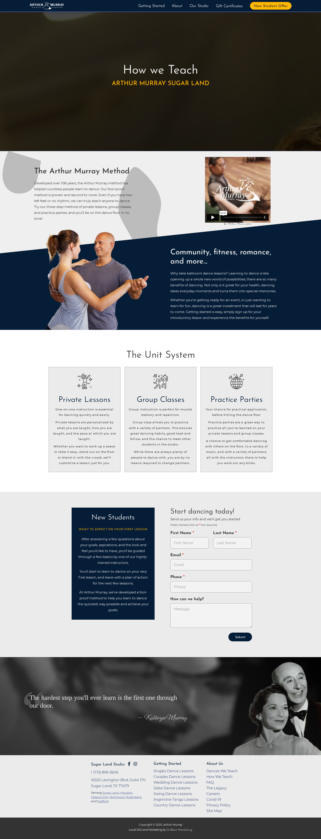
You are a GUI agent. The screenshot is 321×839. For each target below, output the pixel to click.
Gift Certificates (229, 6)
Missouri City (99, 797)
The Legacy (216, 788)
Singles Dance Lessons (174, 771)
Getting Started (151, 6)
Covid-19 (213, 799)
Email (176, 555)
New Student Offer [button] (271, 6)
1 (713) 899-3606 (104, 772)
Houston (126, 792)
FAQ (210, 782)
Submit (240, 637)
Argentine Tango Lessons (176, 799)
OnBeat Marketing (179, 829)
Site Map (214, 811)
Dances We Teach (222, 771)
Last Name (224, 533)
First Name (181, 533)
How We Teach (219, 776)
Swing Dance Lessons (173, 794)
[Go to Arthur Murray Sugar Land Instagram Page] (135, 764)
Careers (213, 794)
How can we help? (187, 599)
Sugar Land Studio (108, 764)
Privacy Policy (218, 805)
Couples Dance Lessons (174, 776)
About (177, 6)
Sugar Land (110, 792)
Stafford (103, 801)
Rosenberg (133, 797)
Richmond (117, 797)
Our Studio (199, 6)
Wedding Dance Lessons (175, 782)
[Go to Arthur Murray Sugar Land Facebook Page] (129, 764)
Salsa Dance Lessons (172, 788)
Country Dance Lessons (174, 805)
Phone (176, 577)
